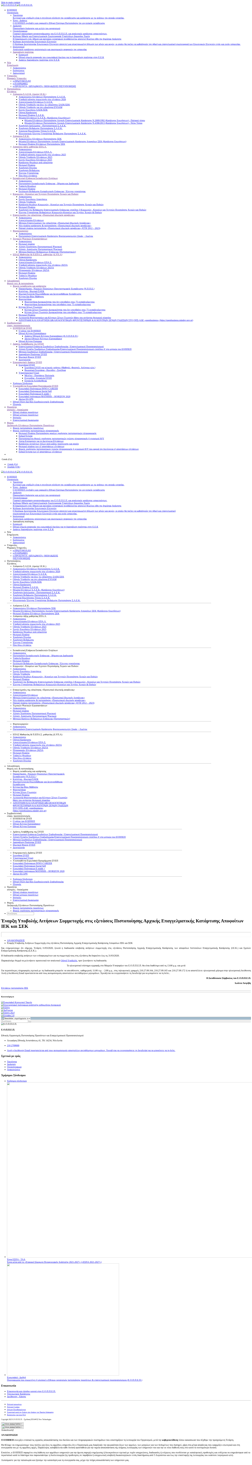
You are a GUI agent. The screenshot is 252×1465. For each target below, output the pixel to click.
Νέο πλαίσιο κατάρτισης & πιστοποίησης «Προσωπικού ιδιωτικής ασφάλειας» (55, 225)
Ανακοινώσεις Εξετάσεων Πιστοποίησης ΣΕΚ (40, 139)
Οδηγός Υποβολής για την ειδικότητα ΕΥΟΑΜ (40, 107)
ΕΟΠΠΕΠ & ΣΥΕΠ (22, 328)
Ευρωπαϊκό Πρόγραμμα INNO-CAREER (38, 388)
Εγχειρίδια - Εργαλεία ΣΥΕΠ (38, 378)
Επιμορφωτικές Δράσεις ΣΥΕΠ (27, 362)
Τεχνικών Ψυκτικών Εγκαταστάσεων (30, 238)
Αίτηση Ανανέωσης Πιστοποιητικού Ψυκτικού (40, 249)
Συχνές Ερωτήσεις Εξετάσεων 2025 (35, 160)
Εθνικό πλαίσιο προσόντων (25, 412)
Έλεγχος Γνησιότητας (29, 173)
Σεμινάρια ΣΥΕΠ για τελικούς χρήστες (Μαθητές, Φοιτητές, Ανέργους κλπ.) (59, 367)
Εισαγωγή (23, 54)
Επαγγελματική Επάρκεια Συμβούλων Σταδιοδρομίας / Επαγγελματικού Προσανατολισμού (61, 346)
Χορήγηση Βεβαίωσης (29, 170)
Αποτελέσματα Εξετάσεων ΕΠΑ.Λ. (35, 152)
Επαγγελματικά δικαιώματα (25, 420)
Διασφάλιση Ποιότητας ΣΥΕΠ (33, 354)
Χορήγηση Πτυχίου (28, 168)
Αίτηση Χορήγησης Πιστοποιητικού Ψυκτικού (40, 246)
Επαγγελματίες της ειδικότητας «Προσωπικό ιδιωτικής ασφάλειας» (44, 215)
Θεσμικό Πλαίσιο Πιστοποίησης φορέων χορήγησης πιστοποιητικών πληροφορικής (57, 433)
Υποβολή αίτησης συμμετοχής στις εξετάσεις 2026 (42, 99)
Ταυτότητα (12, 1061)
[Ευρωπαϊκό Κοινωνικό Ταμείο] (16, 1002)
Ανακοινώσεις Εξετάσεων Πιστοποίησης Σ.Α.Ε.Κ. (42, 97)
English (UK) (13, 467)
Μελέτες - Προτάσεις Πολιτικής (39, 375)
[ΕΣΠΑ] (5, 1007)
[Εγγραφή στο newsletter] (2, 1019)
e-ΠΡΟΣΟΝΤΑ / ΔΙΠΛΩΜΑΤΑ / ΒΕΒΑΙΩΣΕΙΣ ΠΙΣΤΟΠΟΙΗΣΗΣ (44, 86)
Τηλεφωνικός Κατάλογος (18, 1394)
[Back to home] (17, 5)
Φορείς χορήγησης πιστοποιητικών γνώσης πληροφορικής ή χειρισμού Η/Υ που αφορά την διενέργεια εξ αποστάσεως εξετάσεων (79, 449)
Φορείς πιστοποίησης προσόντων (28, 428)
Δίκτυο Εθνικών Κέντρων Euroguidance (43, 338)
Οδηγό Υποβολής (69, 960)
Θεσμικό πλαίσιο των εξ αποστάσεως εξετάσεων (41, 446)
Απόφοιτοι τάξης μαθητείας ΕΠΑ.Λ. (30, 146)
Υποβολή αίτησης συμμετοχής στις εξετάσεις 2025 (42, 154)
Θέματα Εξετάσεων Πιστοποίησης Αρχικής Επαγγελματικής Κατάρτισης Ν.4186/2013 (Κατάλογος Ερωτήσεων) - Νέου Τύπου (83, 123)
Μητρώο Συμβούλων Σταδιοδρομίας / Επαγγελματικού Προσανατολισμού (53, 352)
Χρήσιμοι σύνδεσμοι (17, 1081)
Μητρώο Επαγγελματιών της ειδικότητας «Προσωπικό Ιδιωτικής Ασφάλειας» (55, 223)
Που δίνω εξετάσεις (28, 175)
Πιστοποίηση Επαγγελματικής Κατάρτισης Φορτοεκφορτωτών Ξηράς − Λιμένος (56, 236)
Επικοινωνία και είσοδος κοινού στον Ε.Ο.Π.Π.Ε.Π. (31, 1391)
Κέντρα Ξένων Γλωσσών (30, 307)
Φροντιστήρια (25, 299)
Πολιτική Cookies (13, 1407)
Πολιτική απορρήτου (14, 1404)
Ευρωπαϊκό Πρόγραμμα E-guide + (35, 394)
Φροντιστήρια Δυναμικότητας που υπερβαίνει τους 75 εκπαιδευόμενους (57, 304)
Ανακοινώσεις (19, 68)
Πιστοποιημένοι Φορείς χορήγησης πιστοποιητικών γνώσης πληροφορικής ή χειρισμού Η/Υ (61, 438)
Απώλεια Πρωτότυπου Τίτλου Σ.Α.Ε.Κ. (37, 131)
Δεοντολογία (24, 359)
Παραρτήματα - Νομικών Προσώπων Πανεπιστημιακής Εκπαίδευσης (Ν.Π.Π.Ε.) (56, 288)
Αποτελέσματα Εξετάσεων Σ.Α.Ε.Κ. (36, 102)
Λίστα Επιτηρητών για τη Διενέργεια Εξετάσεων (41, 441)
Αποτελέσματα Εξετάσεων (31, 220)
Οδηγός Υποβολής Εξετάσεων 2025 (35, 157)
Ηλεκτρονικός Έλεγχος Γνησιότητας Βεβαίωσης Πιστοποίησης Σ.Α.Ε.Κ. (52, 133)
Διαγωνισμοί (19, 73)
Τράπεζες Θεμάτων (28, 275)
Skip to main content (10, 2)
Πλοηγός (17, 404)
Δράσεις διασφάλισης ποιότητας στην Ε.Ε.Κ (39, 60)
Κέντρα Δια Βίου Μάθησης (31, 296)
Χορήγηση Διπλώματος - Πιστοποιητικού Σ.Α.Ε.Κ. (42, 125)
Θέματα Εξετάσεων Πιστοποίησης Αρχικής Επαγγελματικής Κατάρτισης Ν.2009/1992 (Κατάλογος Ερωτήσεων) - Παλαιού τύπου (84, 120)
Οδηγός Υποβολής (27, 202)
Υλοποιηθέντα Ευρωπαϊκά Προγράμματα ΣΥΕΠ (35, 386)
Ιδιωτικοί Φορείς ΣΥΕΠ (30, 357)
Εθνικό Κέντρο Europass (30, 341)
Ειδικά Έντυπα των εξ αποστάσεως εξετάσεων (40, 451)
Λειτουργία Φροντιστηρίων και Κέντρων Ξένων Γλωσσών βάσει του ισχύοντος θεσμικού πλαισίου (65, 317)
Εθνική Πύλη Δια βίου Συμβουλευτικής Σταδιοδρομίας (38, 402)
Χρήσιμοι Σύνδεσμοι (23, 383)
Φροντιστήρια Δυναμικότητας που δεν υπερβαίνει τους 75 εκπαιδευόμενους (59, 302)
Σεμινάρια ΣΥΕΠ (27, 365)
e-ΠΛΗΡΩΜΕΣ (20, 83)
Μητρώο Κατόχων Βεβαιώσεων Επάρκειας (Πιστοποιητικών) (47, 252)
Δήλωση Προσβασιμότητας (16, 1410)
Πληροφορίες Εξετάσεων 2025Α (34, 270)
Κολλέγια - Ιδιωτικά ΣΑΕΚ (31, 291)
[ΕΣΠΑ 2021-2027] (8, 1013)
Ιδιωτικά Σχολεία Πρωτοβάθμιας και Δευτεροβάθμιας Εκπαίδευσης (50, 294)
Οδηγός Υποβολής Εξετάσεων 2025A (36, 267)
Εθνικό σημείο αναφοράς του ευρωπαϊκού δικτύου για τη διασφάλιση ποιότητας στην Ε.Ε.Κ (61, 57)
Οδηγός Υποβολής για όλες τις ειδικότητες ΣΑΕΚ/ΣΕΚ (44, 104)
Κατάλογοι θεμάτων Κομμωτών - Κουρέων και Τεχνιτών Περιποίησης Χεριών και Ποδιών (61, 204)
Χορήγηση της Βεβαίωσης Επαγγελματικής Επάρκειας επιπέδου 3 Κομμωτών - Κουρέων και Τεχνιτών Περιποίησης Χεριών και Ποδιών (82, 210)
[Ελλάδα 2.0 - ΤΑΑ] (7, 1015)
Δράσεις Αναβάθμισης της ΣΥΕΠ (28, 344)
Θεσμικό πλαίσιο (27, 244)
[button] (129, 533)
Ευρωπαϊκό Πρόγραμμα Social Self (35, 391)
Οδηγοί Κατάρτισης (28, 112)
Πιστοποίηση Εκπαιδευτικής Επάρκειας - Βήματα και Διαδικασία (49, 183)
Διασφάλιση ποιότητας (23, 52)
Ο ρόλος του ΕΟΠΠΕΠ (30, 331)
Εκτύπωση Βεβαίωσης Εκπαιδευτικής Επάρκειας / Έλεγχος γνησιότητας (52, 191)
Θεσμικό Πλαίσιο (27, 165)
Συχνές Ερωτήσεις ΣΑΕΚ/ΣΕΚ (33, 110)
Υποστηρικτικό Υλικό (29, 373)
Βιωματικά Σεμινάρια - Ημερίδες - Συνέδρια (45, 370)
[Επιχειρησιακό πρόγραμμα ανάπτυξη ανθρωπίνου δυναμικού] (31, 1005)
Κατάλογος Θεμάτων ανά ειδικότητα (35, 162)
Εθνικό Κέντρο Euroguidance (32, 333)
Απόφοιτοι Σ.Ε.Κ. (21, 136)
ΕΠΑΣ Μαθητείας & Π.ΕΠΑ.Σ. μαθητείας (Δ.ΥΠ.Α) (37, 254)
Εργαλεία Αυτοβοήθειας (35, 380)
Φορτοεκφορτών (20, 231)
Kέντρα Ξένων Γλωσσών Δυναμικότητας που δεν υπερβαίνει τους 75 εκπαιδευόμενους (64, 309)
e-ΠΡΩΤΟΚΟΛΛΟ (22, 81)
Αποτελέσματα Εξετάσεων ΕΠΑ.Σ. (35, 262)
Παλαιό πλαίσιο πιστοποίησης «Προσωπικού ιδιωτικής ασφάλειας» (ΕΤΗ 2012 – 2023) (59, 228)
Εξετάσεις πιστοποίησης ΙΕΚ (14, 988)
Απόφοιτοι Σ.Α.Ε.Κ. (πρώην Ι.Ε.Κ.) (29, 94)
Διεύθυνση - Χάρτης (16, 1396)
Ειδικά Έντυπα (25, 436)
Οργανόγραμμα (14, 1067)
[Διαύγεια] (7, 1010)
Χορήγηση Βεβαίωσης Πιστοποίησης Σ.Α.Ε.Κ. (41, 128)
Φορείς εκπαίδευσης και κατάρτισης (29, 286)
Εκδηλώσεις (18, 70)
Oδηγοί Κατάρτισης (28, 260)
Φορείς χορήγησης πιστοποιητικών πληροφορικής (36, 430)
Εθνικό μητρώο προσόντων (25, 415)
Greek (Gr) (6, 459)
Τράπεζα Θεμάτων (27, 186)
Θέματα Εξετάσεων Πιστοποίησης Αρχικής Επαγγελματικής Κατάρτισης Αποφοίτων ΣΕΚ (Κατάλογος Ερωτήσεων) (72, 141)
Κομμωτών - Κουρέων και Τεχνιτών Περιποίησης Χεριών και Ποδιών (45, 194)
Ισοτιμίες (17, 417)
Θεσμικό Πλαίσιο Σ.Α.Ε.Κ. (31, 115)
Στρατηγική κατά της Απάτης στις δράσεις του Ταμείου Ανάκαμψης (30, 1412)
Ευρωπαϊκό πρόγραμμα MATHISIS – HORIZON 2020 (44, 396)
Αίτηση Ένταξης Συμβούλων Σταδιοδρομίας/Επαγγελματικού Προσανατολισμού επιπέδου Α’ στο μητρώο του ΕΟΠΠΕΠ (75, 349)
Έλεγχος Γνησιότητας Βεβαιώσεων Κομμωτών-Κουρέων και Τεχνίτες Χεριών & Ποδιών (60, 212)
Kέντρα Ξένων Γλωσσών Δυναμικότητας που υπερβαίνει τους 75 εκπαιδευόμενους (63, 312)
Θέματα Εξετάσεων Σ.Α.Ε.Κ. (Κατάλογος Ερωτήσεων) (44, 118)
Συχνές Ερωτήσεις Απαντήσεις (33, 199)
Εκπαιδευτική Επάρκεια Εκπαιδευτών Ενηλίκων (35, 178)
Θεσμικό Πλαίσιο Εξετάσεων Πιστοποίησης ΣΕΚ (42, 144)
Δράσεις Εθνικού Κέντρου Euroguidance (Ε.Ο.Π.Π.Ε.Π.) (51, 336)
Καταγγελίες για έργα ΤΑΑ (16, 1415)
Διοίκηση (11, 1064)
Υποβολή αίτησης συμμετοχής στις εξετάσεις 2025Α (43, 265)
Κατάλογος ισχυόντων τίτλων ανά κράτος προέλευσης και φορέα (49, 444)
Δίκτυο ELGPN (26, 399)
